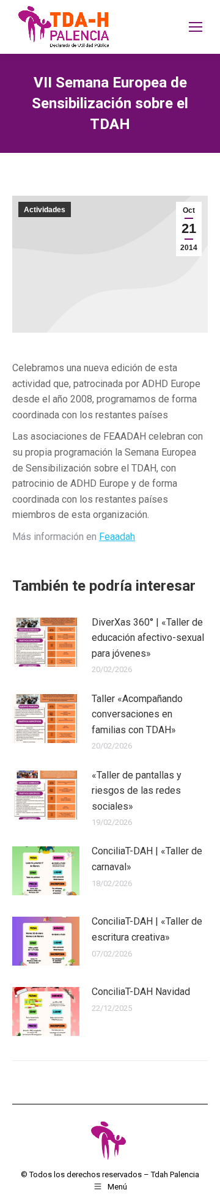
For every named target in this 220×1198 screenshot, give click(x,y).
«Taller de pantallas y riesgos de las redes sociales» (137, 790)
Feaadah (117, 536)
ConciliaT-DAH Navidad (141, 991)
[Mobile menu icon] (195, 27)
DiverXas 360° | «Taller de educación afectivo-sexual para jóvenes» (148, 637)
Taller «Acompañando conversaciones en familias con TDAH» (137, 714)
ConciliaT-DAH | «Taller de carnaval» (147, 859)
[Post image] (45, 642)
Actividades (44, 209)
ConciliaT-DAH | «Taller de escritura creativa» (147, 929)
